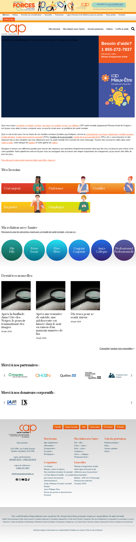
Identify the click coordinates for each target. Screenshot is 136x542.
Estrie (80, 519)
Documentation (80, 475)
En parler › (48, 451)
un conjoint (56, 125)
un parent (20, 125)
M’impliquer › (49, 454)
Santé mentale (71, 427)
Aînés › (107, 451)
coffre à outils (7, 142)
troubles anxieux (126, 134)
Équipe (47, 486)
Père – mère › (80, 448)
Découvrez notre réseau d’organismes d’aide (54, 40)
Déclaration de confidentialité (58, 530)
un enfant (29, 125)
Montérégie (30, 522)
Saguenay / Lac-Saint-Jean (76, 522)
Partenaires (59, 15)
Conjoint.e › (79, 451)
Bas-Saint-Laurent (27, 519)
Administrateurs (50, 481)
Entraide (120, 427)
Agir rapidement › (51, 443)
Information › (49, 445)
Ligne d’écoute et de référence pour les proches (85, 15)
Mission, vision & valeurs (54, 469)
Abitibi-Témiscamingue (10, 519)
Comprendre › (50, 448)
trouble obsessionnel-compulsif (29, 137)
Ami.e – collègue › (81, 454)
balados (31, 142)
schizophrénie (92, 134)
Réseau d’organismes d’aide (86, 466)
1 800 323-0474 (29, 459)
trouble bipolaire (8, 137)
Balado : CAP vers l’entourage (86, 478)
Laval (131, 519)
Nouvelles (48, 15)
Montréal (38, 522)
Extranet (122, 15)
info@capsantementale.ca (23, 474)
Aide (84, 427)
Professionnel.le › (81, 457)
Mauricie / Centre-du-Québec (13, 522)
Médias (15, 15)
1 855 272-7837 (22, 468)
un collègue (73, 125)
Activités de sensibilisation (31, 15)
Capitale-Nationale (42, 519)
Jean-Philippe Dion (52, 489)
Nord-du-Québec (49, 522)
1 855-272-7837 (116, 49)
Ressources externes (83, 481)
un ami (65, 125)
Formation (108, 427)
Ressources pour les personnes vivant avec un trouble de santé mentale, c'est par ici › (38, 232)
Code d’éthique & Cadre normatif (58, 483)
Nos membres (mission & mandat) (58, 472)
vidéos (54, 142)
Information (95, 427)
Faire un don (9, 19)
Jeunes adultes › (111, 448)
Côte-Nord (72, 519)
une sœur (46, 125)
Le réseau (48, 466)
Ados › (107, 445)
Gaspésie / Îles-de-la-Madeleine (95, 519)
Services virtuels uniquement (98, 522)
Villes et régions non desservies (121, 522)
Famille (58, 427)
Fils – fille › (78, 443)
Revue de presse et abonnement (58, 492)
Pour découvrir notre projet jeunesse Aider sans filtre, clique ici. (28, 160)
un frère (37, 125)
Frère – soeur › (80, 445)
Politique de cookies (77, 530)
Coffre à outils (122, 29)
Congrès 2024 (80, 483)
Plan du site (90, 530)
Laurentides (122, 519)
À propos (6, 15)
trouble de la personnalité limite (87, 137)
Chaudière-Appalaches (58, 519)
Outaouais (61, 522)
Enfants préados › (111, 443)
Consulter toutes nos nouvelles (116, 348)
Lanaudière (113, 519)
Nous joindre (111, 15)
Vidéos (109, 29)
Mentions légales (39, 530)
